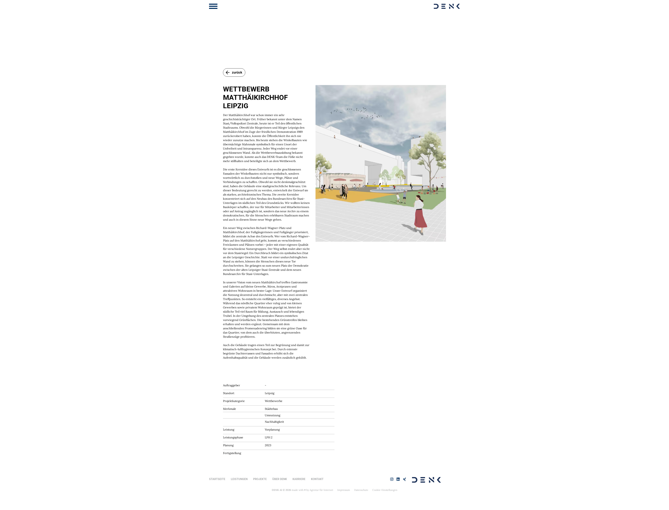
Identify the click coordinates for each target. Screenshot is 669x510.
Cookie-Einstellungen (384, 490)
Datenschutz (361, 490)
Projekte (260, 479)
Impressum (343, 490)
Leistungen (239, 479)
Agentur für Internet (321, 490)
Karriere (299, 479)
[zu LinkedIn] (398, 479)
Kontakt (317, 479)
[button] (213, 6)
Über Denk (279, 479)
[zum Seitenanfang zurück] (651, 480)
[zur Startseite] (447, 6)
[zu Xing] (404, 479)
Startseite (217, 479)
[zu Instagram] (392, 479)
